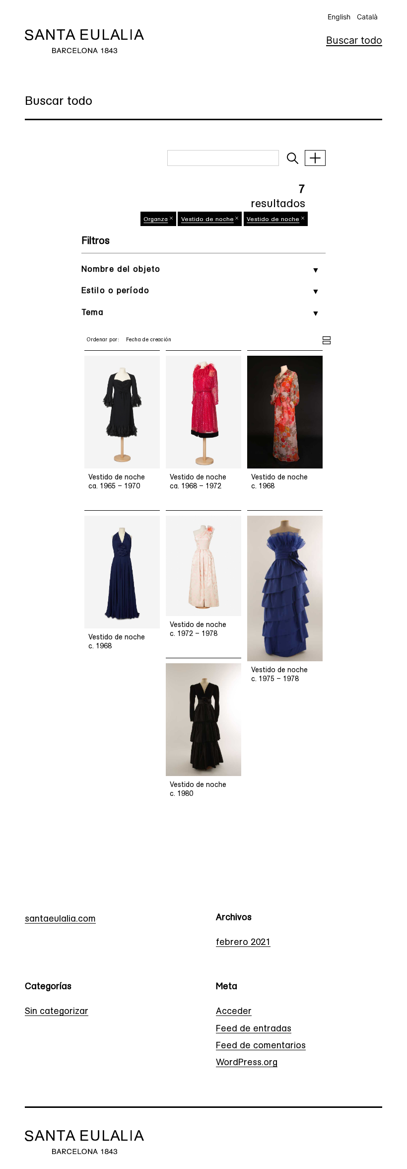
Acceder (234, 1012)
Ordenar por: (102, 340)
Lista (327, 338)
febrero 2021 (243, 942)
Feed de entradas (253, 1029)
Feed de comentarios (261, 1046)
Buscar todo (354, 40)
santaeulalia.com (60, 919)
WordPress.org (246, 1063)
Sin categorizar (56, 1012)
